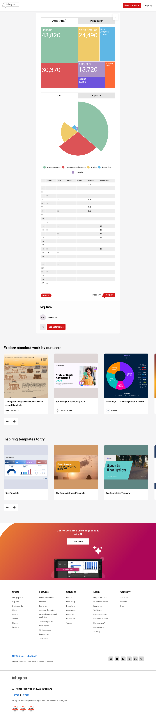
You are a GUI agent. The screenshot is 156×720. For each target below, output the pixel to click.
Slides (14, 623)
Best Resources (100, 614)
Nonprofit (70, 614)
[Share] (43, 327)
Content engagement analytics (48, 615)
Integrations (44, 634)
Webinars (97, 610)
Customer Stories (100, 602)
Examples (97, 606)
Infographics (17, 597)
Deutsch (23, 662)
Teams (69, 623)
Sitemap (96, 631)
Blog (122, 606)
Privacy (25, 694)
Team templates (46, 621)
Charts (15, 614)
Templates (43, 638)
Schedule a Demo (100, 619)
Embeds (42, 602)
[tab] (59, 21)
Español (40, 662)
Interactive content (47, 597)
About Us (124, 597)
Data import (44, 626)
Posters (15, 627)
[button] (52, 167)
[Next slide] (14, 421)
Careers (123, 602)
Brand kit (43, 606)
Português (32, 662)
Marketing (70, 602)
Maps (14, 610)
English (15, 662)
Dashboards (17, 606)
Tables (15, 619)
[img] (59, 45)
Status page (98, 627)
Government (71, 610)
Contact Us (17, 656)
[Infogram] (10, 5)
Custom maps (45, 630)
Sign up (148, 5)
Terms (15, 694)
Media (69, 597)
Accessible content (47, 610)
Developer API (99, 623)
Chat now (32, 656)
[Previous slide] (7, 421)
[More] (115, 17)
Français (49, 662)
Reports (15, 602)
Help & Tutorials (99, 597)
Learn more (78, 541)
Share (46, 295)
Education (70, 619)
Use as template (132, 5)
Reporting (70, 606)
